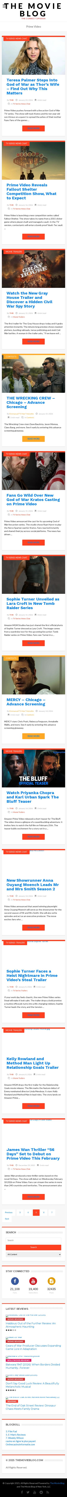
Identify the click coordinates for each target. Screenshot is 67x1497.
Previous (8, 1212)
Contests (11, 356)
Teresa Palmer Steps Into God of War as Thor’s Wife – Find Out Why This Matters (33, 86)
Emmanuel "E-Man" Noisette (22, 414)
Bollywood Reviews (18, 1360)
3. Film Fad (11, 1431)
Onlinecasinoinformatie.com (20, 1444)
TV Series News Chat (16, 38)
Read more (34, 128)
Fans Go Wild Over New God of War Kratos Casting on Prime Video (33, 499)
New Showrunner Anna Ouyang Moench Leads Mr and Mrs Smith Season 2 (33, 884)
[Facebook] (20, 1492)
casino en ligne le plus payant (21, 1441)
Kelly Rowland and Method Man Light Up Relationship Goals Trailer (33, 1063)
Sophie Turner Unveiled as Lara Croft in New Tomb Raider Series (33, 603)
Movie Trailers (14, 251)
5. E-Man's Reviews (16, 1434)
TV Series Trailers (15, 942)
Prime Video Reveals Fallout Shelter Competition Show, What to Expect (31, 191)
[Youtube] (33, 1492)
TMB (12, 100)
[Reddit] (39, 1492)
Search (33, 1247)
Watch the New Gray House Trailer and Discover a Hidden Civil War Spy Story (29, 299)
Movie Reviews (15, 1319)
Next (7, 1219)
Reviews (11, 1401)
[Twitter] (26, 1492)
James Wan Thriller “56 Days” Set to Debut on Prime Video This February (33, 1154)
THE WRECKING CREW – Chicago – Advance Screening (31, 402)
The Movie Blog (33, 9)
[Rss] (46, 1492)
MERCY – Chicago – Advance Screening (26, 701)
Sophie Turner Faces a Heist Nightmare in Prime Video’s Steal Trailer (32, 975)
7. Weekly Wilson (15, 1437)
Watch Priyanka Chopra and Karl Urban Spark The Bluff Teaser (33, 797)
